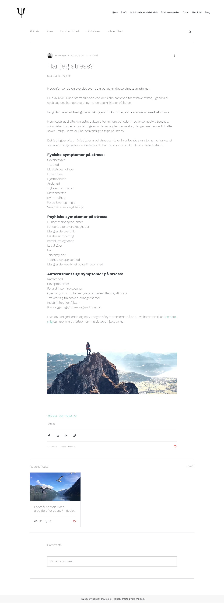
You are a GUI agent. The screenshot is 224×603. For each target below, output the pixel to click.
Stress (49, 31)
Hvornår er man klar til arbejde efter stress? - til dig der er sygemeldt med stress (54, 508)
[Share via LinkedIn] (66, 435)
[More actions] (175, 55)
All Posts (34, 31)
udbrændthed (114, 31)
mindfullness (93, 31)
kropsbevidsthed (69, 31)
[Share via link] (74, 435)
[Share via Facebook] (49, 435)
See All (190, 466)
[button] (189, 31)
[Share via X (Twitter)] (57, 435)
